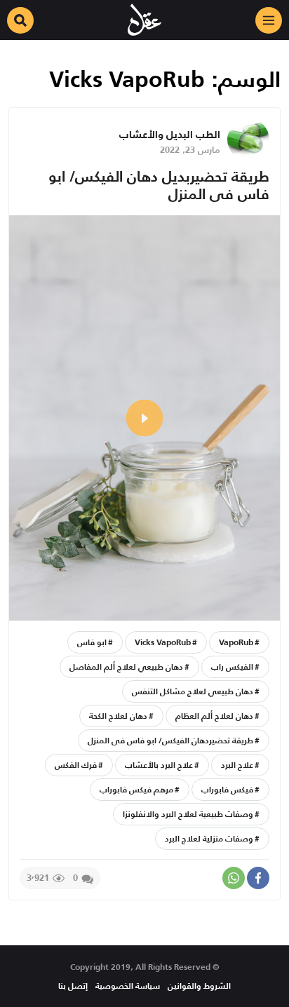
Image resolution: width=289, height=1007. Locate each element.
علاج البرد (237, 764)
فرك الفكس (76, 764)
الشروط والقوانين (199, 985)
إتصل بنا (73, 985)
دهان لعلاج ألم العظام (214, 715)
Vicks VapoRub (163, 642)
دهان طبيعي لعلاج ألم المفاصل (126, 666)
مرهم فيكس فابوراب (136, 789)
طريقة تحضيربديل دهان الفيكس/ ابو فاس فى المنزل (158, 185)
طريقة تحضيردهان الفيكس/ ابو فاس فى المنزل (170, 740)
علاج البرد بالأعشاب (159, 764)
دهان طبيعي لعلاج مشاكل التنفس (192, 691)
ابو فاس (92, 642)
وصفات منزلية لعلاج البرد (209, 838)
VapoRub (236, 642)
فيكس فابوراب (227, 789)
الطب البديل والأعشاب (169, 134)
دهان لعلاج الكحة (118, 715)
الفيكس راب (232, 666)
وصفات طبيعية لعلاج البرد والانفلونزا (188, 813)
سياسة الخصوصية (127, 985)
